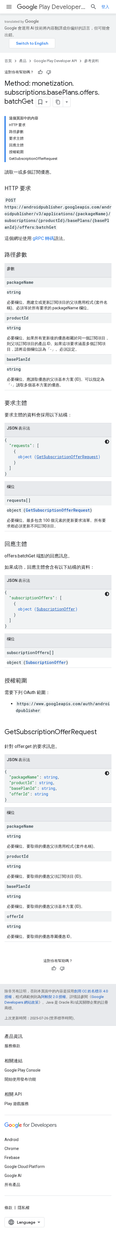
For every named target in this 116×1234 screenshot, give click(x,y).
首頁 (8, 61)
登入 (105, 6)
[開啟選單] (9, 6)
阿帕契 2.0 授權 (53, 997)
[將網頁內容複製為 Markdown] (58, 102)
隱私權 (24, 1207)
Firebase (12, 1157)
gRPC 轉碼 (43, 238)
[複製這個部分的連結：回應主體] (32, 544)
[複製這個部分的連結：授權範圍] (32, 681)
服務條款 (12, 1046)
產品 (22, 61)
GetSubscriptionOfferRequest (67, 456)
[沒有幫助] (48, 72)
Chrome (12, 1148)
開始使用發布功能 (20, 1079)
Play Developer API (62, 7)
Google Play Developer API (55, 61)
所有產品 (12, 1184)
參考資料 (91, 61)
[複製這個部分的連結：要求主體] (32, 403)
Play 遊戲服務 (17, 1103)
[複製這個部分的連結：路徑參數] (32, 255)
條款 (8, 1207)
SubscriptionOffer (56, 609)
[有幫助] (40, 72)
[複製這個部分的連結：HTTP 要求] (36, 188)
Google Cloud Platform (25, 1166)
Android (12, 1139)
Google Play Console (23, 1070)
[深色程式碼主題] (106, 441)
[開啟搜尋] (93, 6)
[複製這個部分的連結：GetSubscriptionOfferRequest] (102, 732)
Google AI (13, 1175)
